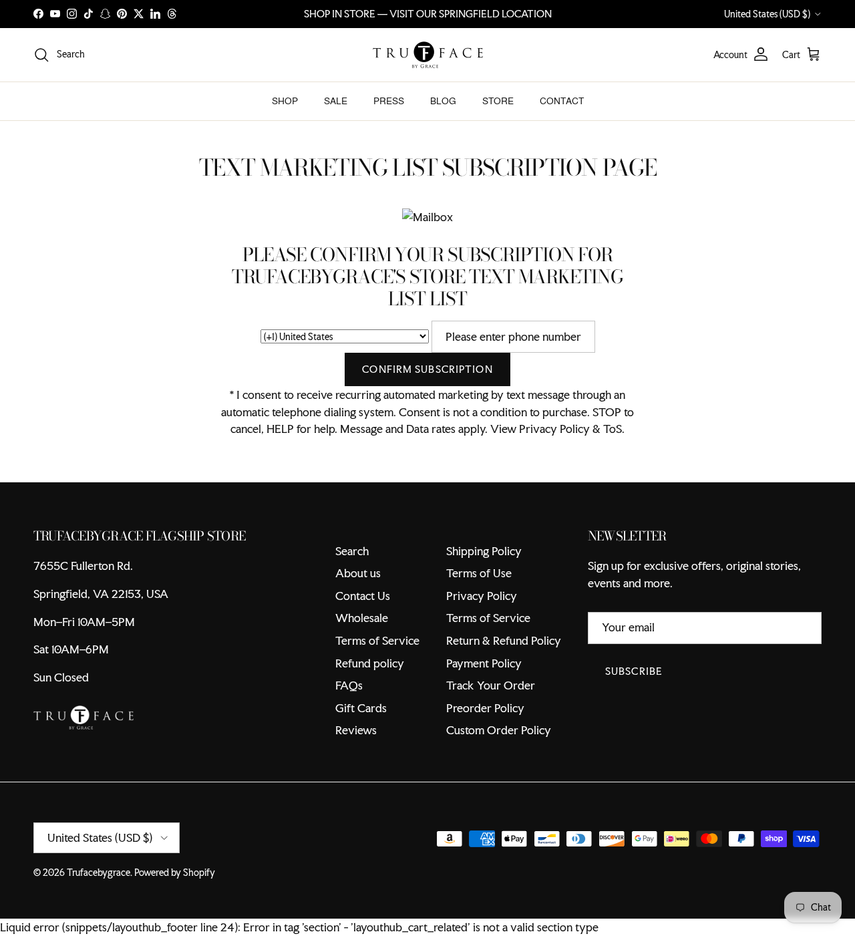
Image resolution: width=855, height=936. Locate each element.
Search (352, 551)
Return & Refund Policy (503, 640)
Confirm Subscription (427, 369)
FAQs (349, 685)
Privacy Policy (481, 596)
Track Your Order (490, 685)
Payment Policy (484, 663)
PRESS (388, 101)
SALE (335, 101)
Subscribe (634, 671)
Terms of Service (377, 640)
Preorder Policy (485, 708)
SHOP (285, 101)
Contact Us (362, 596)
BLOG (443, 101)
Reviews (356, 730)
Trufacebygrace (98, 872)
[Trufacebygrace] (428, 54)
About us (358, 573)
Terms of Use (479, 573)
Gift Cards (361, 708)
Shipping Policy (484, 551)
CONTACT (562, 101)
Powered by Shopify (174, 872)
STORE (498, 101)
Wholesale (361, 618)
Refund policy (369, 663)
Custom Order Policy (498, 730)
